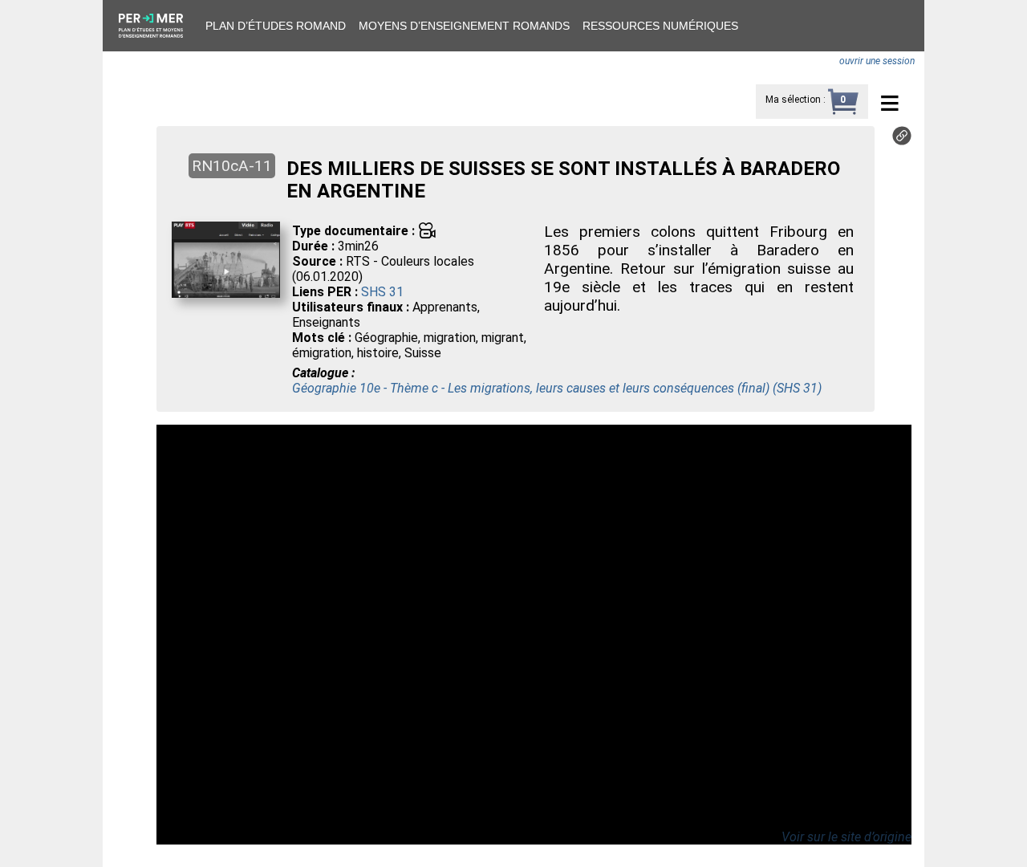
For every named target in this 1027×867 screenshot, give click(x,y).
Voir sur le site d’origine (846, 837)
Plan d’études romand (275, 25)
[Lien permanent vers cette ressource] (901, 141)
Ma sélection (793, 99)
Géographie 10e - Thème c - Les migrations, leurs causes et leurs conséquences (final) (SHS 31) (557, 388)
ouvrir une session (877, 61)
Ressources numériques (660, 25)
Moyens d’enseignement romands (464, 25)
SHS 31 (382, 291)
